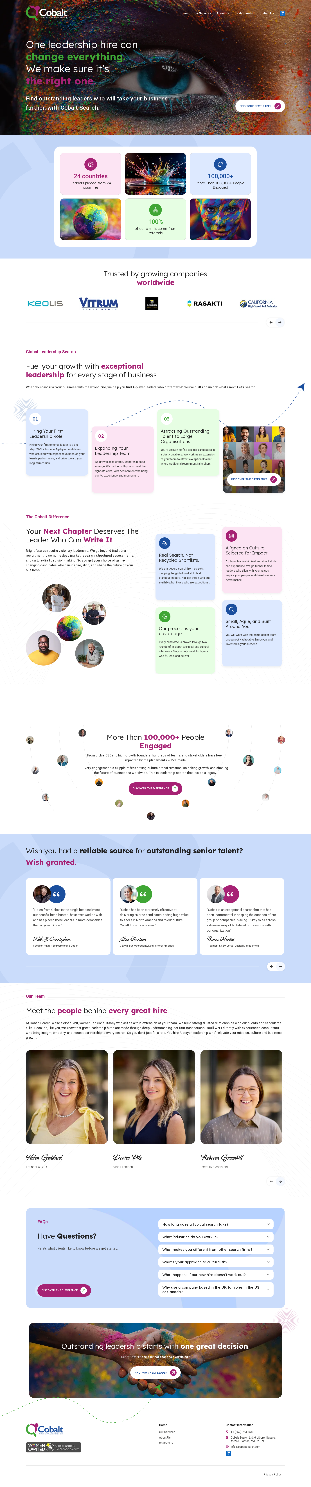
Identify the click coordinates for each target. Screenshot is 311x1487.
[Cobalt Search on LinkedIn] (282, 13)
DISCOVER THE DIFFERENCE (249, 479)
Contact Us (266, 13)
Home (183, 13)
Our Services (202, 13)
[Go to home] (46, 13)
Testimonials (244, 13)
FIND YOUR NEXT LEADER (150, 1372)
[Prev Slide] (270, 322)
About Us (223, 13)
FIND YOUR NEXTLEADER (256, 106)
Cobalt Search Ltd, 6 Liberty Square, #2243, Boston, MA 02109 (253, 1439)
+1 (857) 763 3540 (242, 1432)
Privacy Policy (272, 1474)
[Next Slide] (279, 322)
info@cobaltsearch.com (245, 1446)
